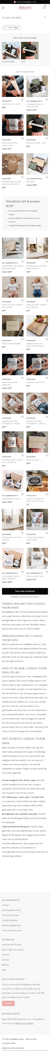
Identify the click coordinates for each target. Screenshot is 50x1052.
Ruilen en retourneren (12, 930)
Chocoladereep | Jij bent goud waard (35, 500)
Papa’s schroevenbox (11, 344)
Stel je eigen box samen (13, 950)
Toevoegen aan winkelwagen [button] (14, 148)
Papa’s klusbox (32, 460)
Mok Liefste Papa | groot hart (10, 144)
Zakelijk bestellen (10, 920)
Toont (13, 27)
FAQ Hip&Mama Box (11, 910)
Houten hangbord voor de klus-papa (19, 780)
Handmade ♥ (6, 101)
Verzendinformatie (10, 915)
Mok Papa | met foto (35, 382)
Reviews (6, 960)
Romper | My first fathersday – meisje (11, 422)
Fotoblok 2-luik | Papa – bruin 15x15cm (37, 267)
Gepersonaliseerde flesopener (15, 826)
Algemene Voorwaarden (13, 1048)
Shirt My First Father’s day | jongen (36, 306)
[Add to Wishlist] (22, 100)
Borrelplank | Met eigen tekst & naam (35, 345)
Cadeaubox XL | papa (11, 499)
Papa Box (30, 182)
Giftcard (5, 955)
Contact (5, 905)
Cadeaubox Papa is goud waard (34, 105)
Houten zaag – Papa (11, 104)
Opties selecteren (9, 107)
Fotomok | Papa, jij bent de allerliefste (12, 461)
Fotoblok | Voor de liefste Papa (35, 538)
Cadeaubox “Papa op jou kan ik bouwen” (12, 267)
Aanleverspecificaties (11, 944)
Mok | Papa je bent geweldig (10, 383)
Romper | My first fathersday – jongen (35, 422)
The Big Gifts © (31, 496)
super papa (24, 797)
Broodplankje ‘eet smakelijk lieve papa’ (19, 814)
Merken (5, 965)
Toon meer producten (25, 591)
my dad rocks (37, 797)
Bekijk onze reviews (24, 1023)
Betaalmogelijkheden (11, 925)
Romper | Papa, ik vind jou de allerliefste (11, 183)
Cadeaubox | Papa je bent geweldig (10, 577)
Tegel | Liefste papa (34, 576)
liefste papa (12, 797)
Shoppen (8, 1003)
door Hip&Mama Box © (34, 101)
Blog (4, 970)
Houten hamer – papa (36, 143)
